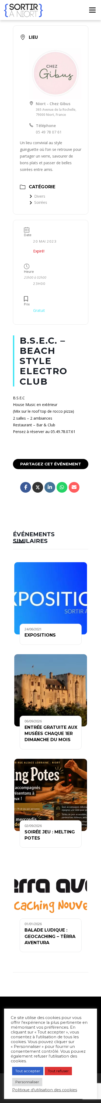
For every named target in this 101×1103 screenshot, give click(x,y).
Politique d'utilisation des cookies (44, 1089)
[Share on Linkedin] (49, 487)
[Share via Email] (74, 487)
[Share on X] (37, 487)
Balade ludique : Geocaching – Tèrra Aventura (50, 936)
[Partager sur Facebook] (25, 487)
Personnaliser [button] (27, 1082)
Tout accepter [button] (27, 1071)
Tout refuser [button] (58, 1071)
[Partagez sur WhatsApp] (62, 487)
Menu (92, 10)
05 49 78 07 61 (49, 132)
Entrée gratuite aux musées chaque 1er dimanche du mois (51, 733)
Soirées (40, 202)
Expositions (40, 635)
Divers (39, 196)
